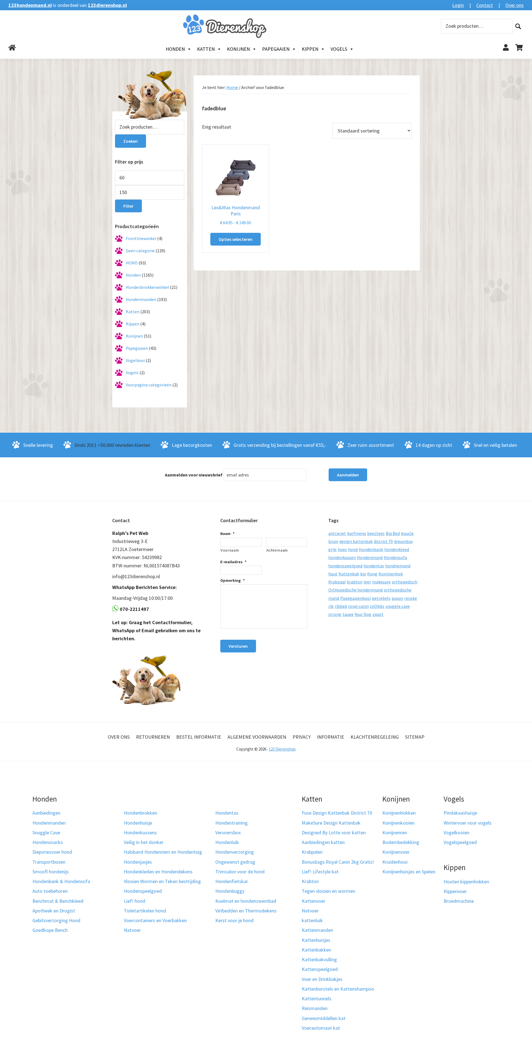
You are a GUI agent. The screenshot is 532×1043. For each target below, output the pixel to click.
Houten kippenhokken (466, 881)
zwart (377, 614)
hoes (342, 549)
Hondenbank (371, 549)
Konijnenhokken (399, 813)
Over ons (514, 5)
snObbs (377, 606)
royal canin (358, 606)
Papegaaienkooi (355, 598)
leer (367, 582)
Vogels (339, 49)
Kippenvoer (455, 891)
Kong (372, 574)
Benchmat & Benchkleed (57, 901)
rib (331, 606)
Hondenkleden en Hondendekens (158, 871)
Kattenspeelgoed (320, 969)
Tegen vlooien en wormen (328, 891)
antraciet (337, 533)
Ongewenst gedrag (235, 862)
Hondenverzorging (234, 852)
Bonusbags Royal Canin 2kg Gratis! (338, 862)
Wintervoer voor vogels (468, 823)
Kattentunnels (316, 998)
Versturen (238, 646)
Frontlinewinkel (141, 238)
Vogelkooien (456, 832)
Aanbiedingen (46, 813)
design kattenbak (356, 541)
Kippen (310, 49)
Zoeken (518, 26)
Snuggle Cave (46, 832)
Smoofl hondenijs (50, 871)
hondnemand (397, 565)
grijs (332, 549)
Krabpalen (312, 852)
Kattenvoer (313, 901)
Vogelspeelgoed (460, 842)
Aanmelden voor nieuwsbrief (193, 475)
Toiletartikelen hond (145, 910)
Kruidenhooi (395, 862)
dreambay (403, 541)
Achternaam (277, 550)
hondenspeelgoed (345, 565)
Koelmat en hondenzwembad (245, 901)
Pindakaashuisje (460, 813)
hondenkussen (342, 557)
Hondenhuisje (138, 823)
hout (332, 574)
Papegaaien (276, 49)
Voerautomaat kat (321, 1028)
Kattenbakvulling (319, 959)
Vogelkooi (135, 360)
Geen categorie (140, 250)
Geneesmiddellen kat (324, 1018)
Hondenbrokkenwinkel (147, 287)
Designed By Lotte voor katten (334, 832)
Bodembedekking (400, 842)
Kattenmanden (317, 930)
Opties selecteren (235, 239)
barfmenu (356, 533)
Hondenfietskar (231, 881)
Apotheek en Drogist (53, 910)
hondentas (374, 565)
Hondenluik (227, 842)
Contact (484, 5)
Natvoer (132, 930)
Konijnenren (394, 832)
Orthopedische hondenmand (355, 590)
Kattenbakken (316, 950)
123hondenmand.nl (30, 5)
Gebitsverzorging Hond (56, 920)
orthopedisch (404, 582)
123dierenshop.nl (107, 5)
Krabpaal (337, 582)
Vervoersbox (228, 832)
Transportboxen (48, 862)
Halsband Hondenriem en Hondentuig (163, 852)
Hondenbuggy (229, 891)
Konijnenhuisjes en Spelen (408, 871)
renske (410, 598)
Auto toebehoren (50, 891)
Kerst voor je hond (234, 920)
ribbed (341, 606)
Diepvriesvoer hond (52, 852)
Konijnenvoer (396, 852)
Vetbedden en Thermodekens (246, 910)
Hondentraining (231, 823)
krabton (354, 582)
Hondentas (226, 813)
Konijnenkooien (398, 823)
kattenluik (312, 920)
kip (363, 574)
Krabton (310, 881)
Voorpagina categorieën (149, 384)
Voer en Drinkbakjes (322, 979)
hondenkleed (396, 549)
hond (353, 549)
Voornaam (230, 550)
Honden (175, 49)
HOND (132, 263)
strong (334, 614)
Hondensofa (395, 557)
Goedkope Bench (50, 930)
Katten (206, 49)
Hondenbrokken (140, 813)
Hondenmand (370, 557)
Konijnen (238, 49)
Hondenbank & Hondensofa (61, 881)
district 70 (383, 541)
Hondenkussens (140, 832)
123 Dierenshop (282, 749)
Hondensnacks (47, 842)
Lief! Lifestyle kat (320, 871)
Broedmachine (459, 901)
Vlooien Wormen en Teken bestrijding (162, 881)
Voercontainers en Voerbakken (155, 920)
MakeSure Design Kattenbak (331, 823)
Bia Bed (393, 533)
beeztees (376, 533)
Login (458, 5)
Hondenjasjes (138, 862)
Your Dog (363, 614)
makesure (381, 582)
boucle (407, 533)
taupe (348, 614)
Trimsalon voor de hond (240, 871)
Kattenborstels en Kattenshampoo (338, 989)
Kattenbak (349, 574)
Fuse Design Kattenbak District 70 (337, 813)
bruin (333, 541)
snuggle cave (397, 606)
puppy (397, 598)
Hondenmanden (141, 299)
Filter (128, 206)
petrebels (381, 598)
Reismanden (315, 1008)
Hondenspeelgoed (143, 891)
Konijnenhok (390, 574)
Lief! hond (134, 901)
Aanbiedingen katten (323, 842)
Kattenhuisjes (316, 940)
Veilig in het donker (143, 842)
